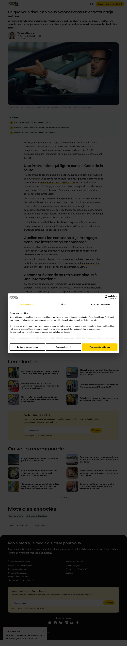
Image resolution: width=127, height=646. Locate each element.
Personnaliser (62, 347)
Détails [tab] (64, 304)
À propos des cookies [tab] (100, 304)
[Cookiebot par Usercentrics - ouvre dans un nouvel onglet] (106, 297)
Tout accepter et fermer (100, 347)
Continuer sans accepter (27, 347)
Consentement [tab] (26, 304)
